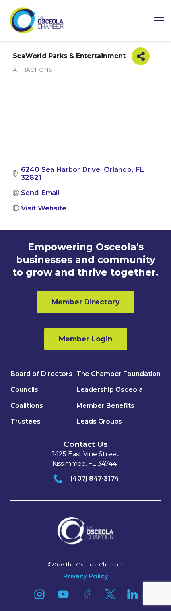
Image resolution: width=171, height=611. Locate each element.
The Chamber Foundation (118, 373)
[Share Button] (141, 56)
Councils (24, 389)
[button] (156, 20)
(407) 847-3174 (94, 478)
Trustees (25, 421)
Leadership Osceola (109, 389)
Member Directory (86, 302)
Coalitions (26, 405)
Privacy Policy (85, 576)
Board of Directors (41, 373)
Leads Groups (99, 421)
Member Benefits (105, 405)
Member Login (86, 339)
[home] (36, 20)
